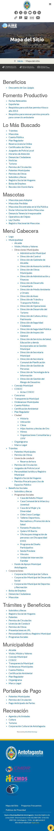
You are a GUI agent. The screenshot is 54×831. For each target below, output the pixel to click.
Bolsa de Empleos (17, 183)
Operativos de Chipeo (19, 216)
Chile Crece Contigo (30, 514)
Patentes (13, 617)
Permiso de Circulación (20, 167)
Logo (11, 236)
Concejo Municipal (23, 385)
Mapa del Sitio (12, 805)
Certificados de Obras (20, 147)
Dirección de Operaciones (33, 305)
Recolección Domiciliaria (21, 186)
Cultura (12, 719)
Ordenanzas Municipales (26, 402)
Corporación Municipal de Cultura (31, 574)
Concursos (19, 395)
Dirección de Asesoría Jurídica (35, 266)
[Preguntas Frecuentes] (20, 17)
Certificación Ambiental (26, 408)
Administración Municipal (33, 253)
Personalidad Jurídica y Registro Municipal (30, 633)
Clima (23, 425)
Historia (24, 418)
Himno (23, 431)
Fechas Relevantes (18, 100)
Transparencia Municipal (26, 398)
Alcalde (18, 243)
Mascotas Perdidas (18, 203)
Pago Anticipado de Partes (22, 703)
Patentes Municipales (19, 170)
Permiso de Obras (17, 173)
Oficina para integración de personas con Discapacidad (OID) (33, 537)
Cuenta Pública (16, 137)
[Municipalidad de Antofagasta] (27, 5)
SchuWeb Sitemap (31, 732)
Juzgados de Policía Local (21, 150)
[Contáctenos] (38, 17)
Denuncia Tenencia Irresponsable (25, 213)
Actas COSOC (27, 392)
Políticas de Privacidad (16, 810)
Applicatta (35, 822)
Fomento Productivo (30, 527)
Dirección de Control (30, 256)
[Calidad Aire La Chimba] (9, 25)
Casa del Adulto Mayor (31, 497)
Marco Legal (20, 445)
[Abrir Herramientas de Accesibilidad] (51, 827)
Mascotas (14, 134)
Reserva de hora (28, 461)
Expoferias (14, 104)
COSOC (18, 388)
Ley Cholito (14, 220)
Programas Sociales (18, 636)
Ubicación (25, 421)
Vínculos (24, 554)
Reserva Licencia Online (20, 143)
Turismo (13, 163)
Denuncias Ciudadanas (20, 157)
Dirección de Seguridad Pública (35, 329)
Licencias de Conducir (19, 623)
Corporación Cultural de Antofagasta (27, 726)
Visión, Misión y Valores (26, 246)
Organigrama (21, 441)
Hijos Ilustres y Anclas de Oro (34, 428)
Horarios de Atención (19, 153)
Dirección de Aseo (29, 296)
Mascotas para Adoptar (20, 200)
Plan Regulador (16, 140)
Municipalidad (16, 239)
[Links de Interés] (15, 17)
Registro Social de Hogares (22, 180)
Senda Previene (27, 550)
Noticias (13, 160)
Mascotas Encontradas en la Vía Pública (28, 206)
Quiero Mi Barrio (28, 531)
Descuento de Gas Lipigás (21, 87)
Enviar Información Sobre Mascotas (26, 210)
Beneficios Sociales (18, 488)
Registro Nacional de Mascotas (24, 223)
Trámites (13, 130)
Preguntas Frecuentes (31, 805)
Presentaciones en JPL (20, 630)
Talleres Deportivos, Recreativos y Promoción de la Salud (35, 521)
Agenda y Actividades (19, 716)
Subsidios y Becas (17, 177)
